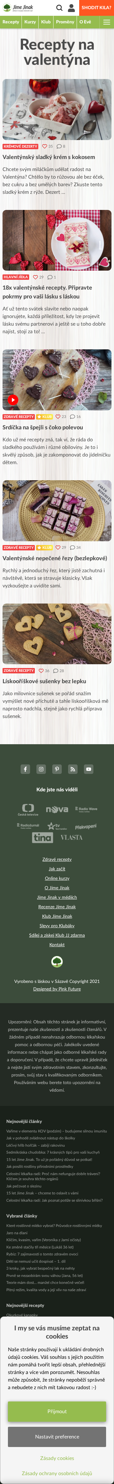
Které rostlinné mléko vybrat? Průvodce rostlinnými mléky (54, 1226)
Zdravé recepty (19, 417)
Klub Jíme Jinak (57, 916)
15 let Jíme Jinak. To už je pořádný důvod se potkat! (49, 1160)
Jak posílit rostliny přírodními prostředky (39, 1166)
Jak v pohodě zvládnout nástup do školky (40, 1138)
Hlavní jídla (16, 277)
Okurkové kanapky (22, 1315)
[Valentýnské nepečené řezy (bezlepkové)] (57, 510)
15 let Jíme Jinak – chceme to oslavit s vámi (42, 1193)
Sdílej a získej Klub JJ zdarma (57, 935)
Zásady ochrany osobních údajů (57, 1473)
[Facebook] (25, 769)
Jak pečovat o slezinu (23, 1186)
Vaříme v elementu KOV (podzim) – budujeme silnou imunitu (56, 1131)
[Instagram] (41, 769)
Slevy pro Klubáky (57, 926)
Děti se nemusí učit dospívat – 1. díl (36, 1261)
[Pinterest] (57, 769)
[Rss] (73, 769)
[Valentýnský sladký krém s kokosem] (57, 109)
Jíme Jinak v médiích (57, 897)
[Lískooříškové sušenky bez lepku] (57, 634)
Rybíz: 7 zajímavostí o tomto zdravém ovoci (42, 1254)
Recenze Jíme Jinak (57, 907)
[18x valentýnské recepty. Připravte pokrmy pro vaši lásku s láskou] (57, 240)
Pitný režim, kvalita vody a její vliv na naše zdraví (46, 1290)
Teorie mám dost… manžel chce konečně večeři (45, 1283)
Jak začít (57, 869)
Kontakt (57, 945)
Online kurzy (57, 878)
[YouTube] (88, 769)
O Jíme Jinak (57, 888)
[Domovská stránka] (18, 8)
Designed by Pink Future (57, 989)
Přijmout (57, 1411)
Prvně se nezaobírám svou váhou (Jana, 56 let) (44, 1276)
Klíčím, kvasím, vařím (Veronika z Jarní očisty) (43, 1240)
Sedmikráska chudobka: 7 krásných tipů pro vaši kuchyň (53, 1152)
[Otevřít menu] (106, 22)
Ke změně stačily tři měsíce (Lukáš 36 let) (39, 1247)
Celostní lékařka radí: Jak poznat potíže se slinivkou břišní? (54, 1200)
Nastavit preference (57, 1436)
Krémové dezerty (20, 146)
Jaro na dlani (17, 1233)
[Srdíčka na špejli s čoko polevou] (57, 379)
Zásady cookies (57, 1458)
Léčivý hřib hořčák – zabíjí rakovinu (35, 1145)
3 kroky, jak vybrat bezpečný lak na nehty (40, 1268)
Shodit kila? (96, 8)
